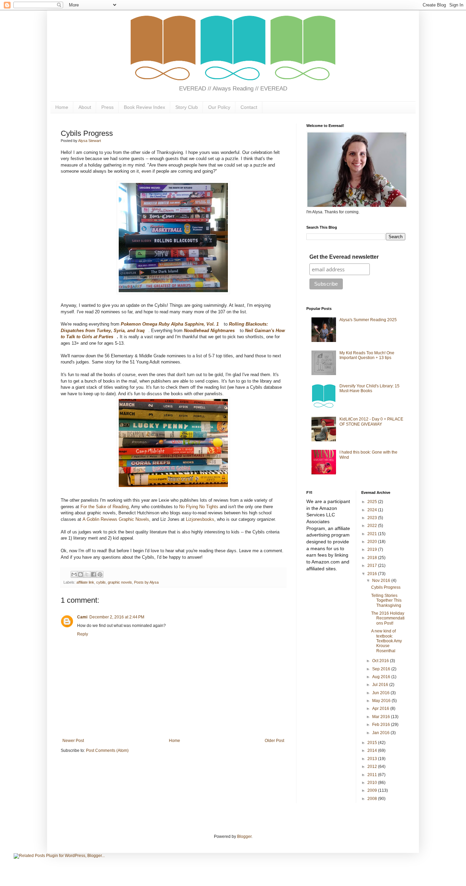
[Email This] (74, 574)
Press (107, 107)
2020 (372, 541)
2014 (372, 750)
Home (61, 107)
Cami (82, 617)
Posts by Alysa (146, 582)
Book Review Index (144, 107)
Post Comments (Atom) (107, 750)
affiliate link (85, 582)
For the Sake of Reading (105, 506)
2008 (372, 798)
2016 (372, 573)
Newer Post (73, 740)
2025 (372, 501)
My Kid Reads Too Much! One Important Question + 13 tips (366, 355)
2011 (372, 774)
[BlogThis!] (80, 574)
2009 (372, 790)
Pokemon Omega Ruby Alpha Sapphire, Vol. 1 (170, 324)
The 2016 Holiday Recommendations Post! (388, 618)
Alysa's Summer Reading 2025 (368, 319)
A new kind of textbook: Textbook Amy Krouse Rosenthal (386, 641)
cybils (101, 582)
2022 (372, 525)
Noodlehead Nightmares (209, 330)
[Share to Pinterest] (100, 574)
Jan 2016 (381, 732)
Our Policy (219, 107)
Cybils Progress (386, 587)
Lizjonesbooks (200, 519)
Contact (249, 107)
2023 (372, 517)
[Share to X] (87, 574)
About (84, 107)
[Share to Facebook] (93, 574)
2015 (372, 742)
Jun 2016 (381, 692)
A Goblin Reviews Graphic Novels (116, 519)
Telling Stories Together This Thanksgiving (386, 600)
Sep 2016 (381, 669)
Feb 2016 (381, 724)
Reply (82, 634)
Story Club (186, 107)
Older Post (274, 740)
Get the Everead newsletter (344, 257)
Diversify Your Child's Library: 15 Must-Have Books (369, 388)
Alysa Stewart (89, 141)
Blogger (244, 836)
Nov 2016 (381, 580)
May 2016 (382, 700)
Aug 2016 (381, 676)
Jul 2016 (380, 684)
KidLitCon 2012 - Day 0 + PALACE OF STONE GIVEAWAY (371, 421)
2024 (372, 510)
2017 (372, 565)
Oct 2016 (381, 660)
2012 (372, 766)
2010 (372, 782)
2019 (372, 549)
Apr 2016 (381, 708)
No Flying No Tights (198, 506)
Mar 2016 (381, 716)
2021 (372, 533)
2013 (372, 758)
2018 (372, 557)
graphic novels (120, 582)
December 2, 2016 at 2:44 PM (116, 617)
